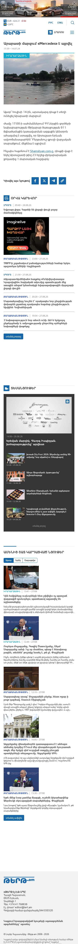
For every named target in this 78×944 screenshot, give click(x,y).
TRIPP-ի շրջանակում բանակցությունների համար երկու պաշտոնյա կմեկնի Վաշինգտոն (37, 265)
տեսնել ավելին (14, 817)
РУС (50, 22)
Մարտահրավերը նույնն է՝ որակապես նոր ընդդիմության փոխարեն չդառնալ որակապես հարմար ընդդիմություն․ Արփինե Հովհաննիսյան (38, 304)
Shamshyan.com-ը (41, 151)
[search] (72, 22)
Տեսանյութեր (23, 388)
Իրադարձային (16, 55)
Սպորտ (7, 205)
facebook (35, 180)
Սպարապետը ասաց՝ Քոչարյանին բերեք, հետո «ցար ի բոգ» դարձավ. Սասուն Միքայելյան (36, 698)
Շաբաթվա (29, 560)
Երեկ (18, 560)
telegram (53, 180)
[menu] (72, 32)
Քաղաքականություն (16, 259)
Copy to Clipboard (62, 180)
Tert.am (14, 32)
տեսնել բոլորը (13, 336)
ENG (60, 22)
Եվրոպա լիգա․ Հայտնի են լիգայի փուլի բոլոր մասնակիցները (31, 211)
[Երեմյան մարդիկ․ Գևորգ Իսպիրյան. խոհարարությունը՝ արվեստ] (39, 415)
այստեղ (25, 924)
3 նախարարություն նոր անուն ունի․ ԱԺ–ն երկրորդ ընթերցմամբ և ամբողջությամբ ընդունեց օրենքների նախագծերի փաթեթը (35, 323)
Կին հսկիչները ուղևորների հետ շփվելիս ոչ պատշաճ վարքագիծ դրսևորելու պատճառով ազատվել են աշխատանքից (35, 598)
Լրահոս (59, 32)
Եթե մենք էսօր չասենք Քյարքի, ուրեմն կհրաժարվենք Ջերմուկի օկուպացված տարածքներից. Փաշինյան (36, 799)
